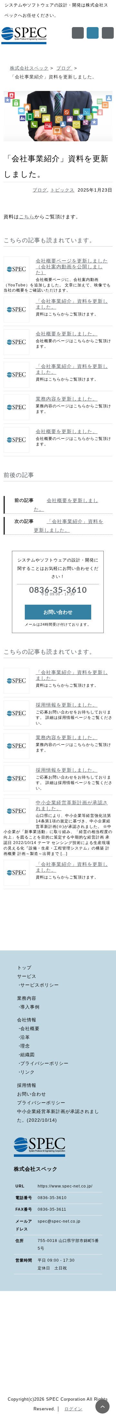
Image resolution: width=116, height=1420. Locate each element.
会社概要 (30, 1028)
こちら (26, 216)
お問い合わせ (58, 612)
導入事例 (30, 1007)
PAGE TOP (102, 1406)
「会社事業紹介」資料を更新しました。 (72, 304)
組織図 (27, 1054)
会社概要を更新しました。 (67, 333)
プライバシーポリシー (44, 1063)
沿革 (25, 1037)
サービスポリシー (39, 985)
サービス (26, 976)
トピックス (62, 190)
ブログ (40, 190)
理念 (25, 1046)
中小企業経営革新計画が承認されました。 (72, 805)
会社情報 (26, 1020)
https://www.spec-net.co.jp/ (65, 1186)
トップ (24, 967)
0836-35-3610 (58, 590)
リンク (27, 1072)
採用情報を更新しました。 (67, 705)
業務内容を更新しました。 (67, 399)
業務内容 (26, 998)
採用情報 (26, 1085)
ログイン (73, 1408)
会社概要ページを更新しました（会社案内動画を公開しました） (72, 266)
